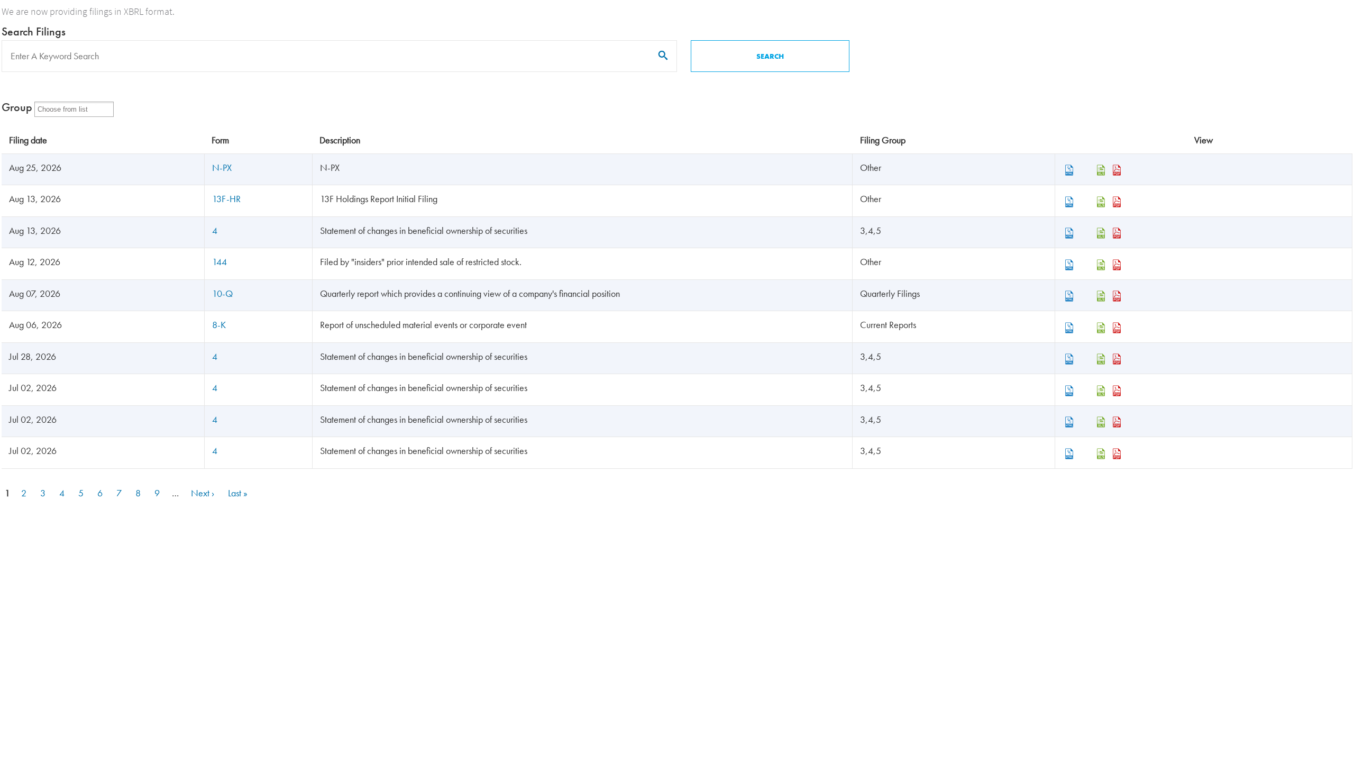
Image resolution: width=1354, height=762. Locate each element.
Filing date (28, 140)
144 (219, 262)
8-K (219, 325)
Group (17, 107)
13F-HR (226, 199)
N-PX (222, 167)
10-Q (222, 293)
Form (220, 140)
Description (339, 140)
